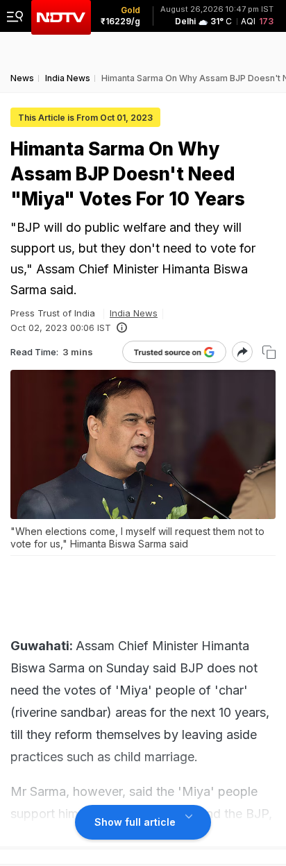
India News (134, 313)
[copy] (269, 352)
